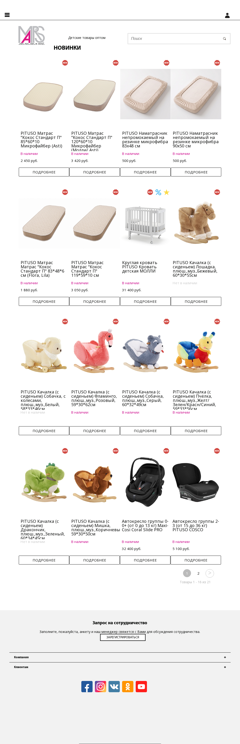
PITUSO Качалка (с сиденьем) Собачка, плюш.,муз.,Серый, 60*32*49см (143, 398)
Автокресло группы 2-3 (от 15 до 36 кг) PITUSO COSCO (195, 525)
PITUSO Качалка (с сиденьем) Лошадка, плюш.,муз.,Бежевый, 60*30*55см (195, 269)
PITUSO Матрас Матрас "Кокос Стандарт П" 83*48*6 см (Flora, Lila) (42, 269)
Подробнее (44, 172)
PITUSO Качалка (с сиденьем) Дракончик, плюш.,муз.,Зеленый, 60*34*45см (43, 529)
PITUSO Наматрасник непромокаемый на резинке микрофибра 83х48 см (145, 139)
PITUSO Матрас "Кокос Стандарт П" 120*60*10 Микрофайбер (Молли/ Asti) (91, 141)
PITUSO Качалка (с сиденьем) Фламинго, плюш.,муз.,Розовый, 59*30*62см (94, 398)
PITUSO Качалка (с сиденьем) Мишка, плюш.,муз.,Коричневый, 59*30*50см (97, 527)
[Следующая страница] (210, 573)
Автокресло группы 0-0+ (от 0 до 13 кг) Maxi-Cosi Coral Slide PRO (145, 525)
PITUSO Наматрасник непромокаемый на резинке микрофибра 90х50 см (196, 139)
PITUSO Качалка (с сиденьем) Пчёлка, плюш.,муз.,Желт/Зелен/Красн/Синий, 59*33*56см (194, 400)
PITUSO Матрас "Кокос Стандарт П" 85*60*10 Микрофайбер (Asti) (41, 139)
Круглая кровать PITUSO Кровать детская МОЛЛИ (139, 267)
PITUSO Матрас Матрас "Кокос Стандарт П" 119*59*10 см (87, 269)
